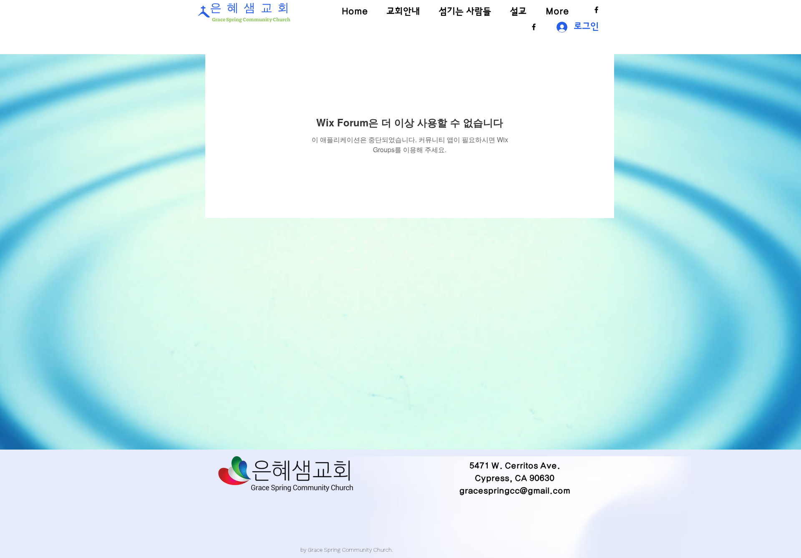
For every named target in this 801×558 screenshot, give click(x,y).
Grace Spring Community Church (250, 19)
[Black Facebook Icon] (596, 9)
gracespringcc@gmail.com (514, 491)
